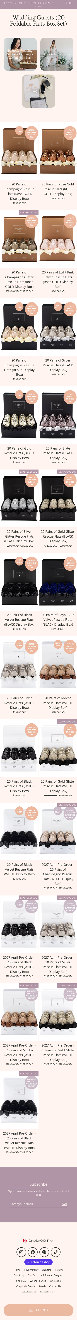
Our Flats (32, 1275)
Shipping (46, 1269)
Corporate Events (25, 1286)
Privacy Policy (31, 1269)
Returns (59, 1269)
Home (17, 1269)
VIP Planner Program (52, 1275)
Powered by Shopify (47, 1292)
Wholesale (55, 1280)
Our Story (19, 1275)
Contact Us (55, 1286)
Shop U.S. (21, 1280)
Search (42, 1286)
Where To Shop (38, 1280)
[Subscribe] (64, 1204)
